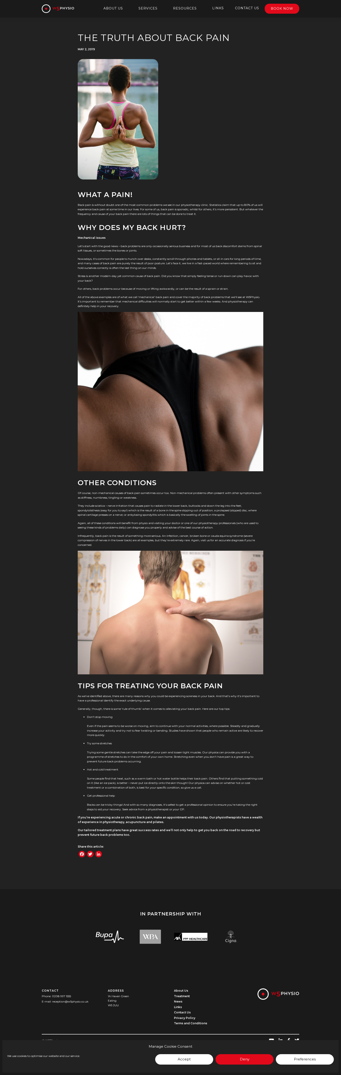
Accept (184, 1059)
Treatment (182, 996)
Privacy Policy (184, 1018)
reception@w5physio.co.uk (70, 1001)
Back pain (84, 205)
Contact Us (247, 8)
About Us (113, 8)
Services (148, 8)
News (178, 1001)
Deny (244, 1059)
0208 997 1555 (61, 996)
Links (218, 8)
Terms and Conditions (190, 1023)
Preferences (305, 1059)
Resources (185, 8)
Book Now (282, 8)
